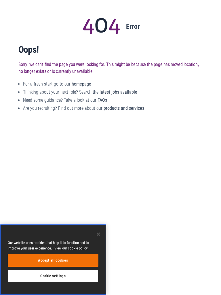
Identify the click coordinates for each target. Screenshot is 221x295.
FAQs (102, 100)
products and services (124, 108)
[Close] (98, 234)
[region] (53, 259)
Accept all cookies (53, 260)
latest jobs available (118, 92)
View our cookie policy (70, 248)
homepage (81, 84)
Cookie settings (53, 276)
